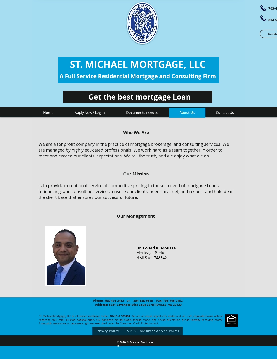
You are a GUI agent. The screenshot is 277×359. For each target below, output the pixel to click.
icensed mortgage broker (93, 316)
